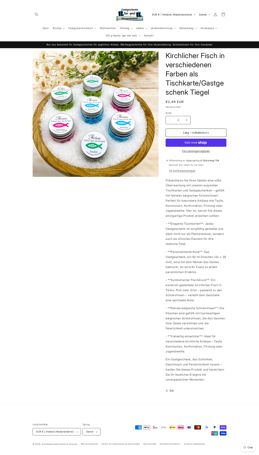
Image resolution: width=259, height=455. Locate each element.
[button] (36, 14)
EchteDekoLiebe (50, 444)
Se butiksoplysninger (182, 170)
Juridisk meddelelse (194, 444)
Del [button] (172, 390)
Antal (168, 113)
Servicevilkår (149, 444)
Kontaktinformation (170, 444)
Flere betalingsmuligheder (196, 151)
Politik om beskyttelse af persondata (120, 444)
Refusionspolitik (89, 444)
